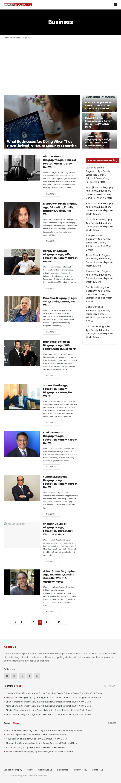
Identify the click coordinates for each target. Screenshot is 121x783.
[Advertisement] (60, 63)
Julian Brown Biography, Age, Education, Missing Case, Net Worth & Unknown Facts (59, 576)
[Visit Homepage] (18, 4)
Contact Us (97, 769)
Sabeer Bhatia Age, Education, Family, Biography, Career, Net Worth (58, 391)
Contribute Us (45, 769)
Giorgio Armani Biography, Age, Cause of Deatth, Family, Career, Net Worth (59, 162)
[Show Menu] (115, 4)
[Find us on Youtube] (7, 676)
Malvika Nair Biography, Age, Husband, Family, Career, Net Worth (36, 747)
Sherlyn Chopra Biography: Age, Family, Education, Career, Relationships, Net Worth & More (99, 242)
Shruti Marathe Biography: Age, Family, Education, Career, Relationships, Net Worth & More (48, 701)
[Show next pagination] (65, 622)
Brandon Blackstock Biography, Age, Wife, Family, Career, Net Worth (60, 345)
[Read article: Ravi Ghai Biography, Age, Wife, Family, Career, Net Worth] (22, 309)
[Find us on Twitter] (37, 676)
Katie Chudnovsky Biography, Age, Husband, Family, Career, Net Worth (39, 751)
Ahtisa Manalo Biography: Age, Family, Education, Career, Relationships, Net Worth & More (48, 714)
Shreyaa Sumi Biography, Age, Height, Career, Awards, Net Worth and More (98, 141)
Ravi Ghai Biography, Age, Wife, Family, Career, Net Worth (60, 301)
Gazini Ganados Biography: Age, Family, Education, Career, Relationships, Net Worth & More (99, 314)
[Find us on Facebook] (29, 676)
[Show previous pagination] (15, 622)
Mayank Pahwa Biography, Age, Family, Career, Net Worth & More (98, 122)
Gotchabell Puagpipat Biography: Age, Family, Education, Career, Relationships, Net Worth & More (99, 294)
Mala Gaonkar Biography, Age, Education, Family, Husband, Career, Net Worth (60, 209)
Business (15, 37)
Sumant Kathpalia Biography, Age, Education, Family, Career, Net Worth (60, 482)
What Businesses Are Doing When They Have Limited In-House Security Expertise (41, 143)
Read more (53, 194)
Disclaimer (62, 769)
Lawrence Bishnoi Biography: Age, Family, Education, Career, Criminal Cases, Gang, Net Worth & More (98, 174)
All (105, 686)
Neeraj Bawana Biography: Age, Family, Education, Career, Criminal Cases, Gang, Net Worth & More (53, 697)
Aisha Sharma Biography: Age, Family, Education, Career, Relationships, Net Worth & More (48, 706)
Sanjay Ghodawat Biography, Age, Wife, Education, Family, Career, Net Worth (60, 256)
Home (6, 37)
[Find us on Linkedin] (22, 676)
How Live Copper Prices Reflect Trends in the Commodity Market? (98, 105)
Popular (112, 686)
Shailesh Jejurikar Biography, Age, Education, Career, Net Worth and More (58, 529)
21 (59, 622)
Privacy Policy (80, 769)
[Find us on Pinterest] (14, 676)
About (30, 769)
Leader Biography (13, 769)
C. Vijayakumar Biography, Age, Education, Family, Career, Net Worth (60, 438)
